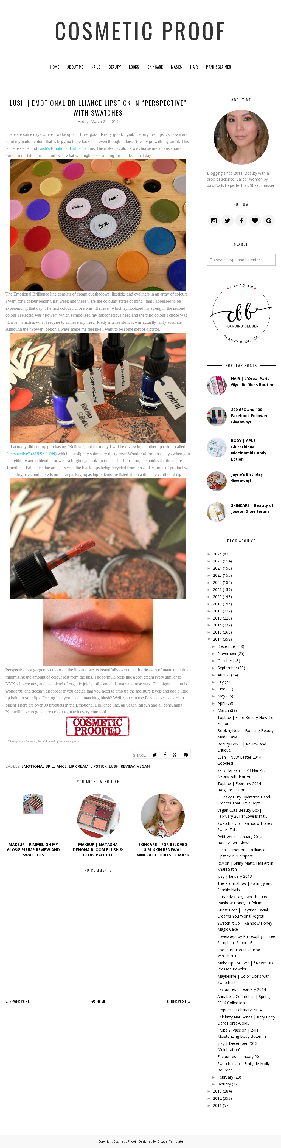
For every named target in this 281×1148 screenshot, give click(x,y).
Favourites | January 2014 (240, 1056)
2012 (217, 1098)
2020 (217, 596)
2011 (217, 1105)
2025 (217, 561)
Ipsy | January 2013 (234, 876)
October (225, 660)
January (224, 1084)
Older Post (177, 1001)
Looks (134, 67)
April (221, 703)
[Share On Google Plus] (175, 755)
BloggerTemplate (170, 1141)
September (227, 667)
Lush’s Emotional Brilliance (62, 148)
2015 (217, 632)
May (221, 696)
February (225, 1077)
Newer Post (19, 1001)
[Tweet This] (154, 755)
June (221, 688)
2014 (217, 639)
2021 (217, 589)
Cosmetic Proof (141, 30)
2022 (217, 582)
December (227, 646)
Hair (194, 67)
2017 (217, 618)
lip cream (78, 766)
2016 (217, 625)
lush (114, 766)
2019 (217, 603)
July (221, 682)
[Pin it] (185, 755)
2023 (217, 575)
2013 (217, 1091)
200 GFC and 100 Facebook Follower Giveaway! (249, 415)
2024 (217, 568)
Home (54, 67)
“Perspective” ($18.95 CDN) (31, 453)
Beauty (115, 67)
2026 (217, 553)
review (128, 766)
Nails (95, 67)
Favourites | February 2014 (241, 989)
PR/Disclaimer (218, 67)
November (227, 653)
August (224, 674)
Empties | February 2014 (239, 1009)
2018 (217, 611)
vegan (143, 766)
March (223, 710)
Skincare (155, 67)
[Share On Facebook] (165, 755)
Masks (176, 67)
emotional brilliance (44, 766)
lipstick (99, 766)
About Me (75, 67)
